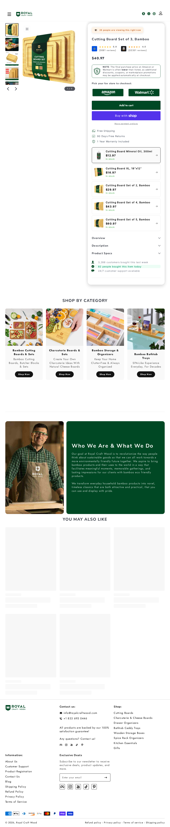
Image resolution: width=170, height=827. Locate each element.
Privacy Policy (14, 796)
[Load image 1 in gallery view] (12, 29)
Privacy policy (112, 822)
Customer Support (17, 766)
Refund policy (93, 822)
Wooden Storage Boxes (129, 733)
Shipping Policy (15, 787)
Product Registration (18, 771)
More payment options (126, 123)
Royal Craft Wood (26, 822)
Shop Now (24, 374)
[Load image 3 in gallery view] (12, 59)
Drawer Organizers (126, 723)
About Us (11, 761)
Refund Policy (14, 792)
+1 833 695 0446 (75, 718)
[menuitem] (139, 713)
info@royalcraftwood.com (80, 713)
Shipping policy (155, 822)
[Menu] (9, 14)
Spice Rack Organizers (129, 738)
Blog (8, 781)
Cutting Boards (123, 713)
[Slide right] (16, 89)
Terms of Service (16, 802)
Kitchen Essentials (125, 743)
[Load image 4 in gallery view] (12, 73)
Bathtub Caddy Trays (127, 728)
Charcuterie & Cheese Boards (133, 718)
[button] (27, 29)
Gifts (117, 748)
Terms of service (133, 822)
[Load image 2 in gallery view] (12, 44)
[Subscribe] (105, 777)
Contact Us (12, 776)
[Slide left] (8, 89)
